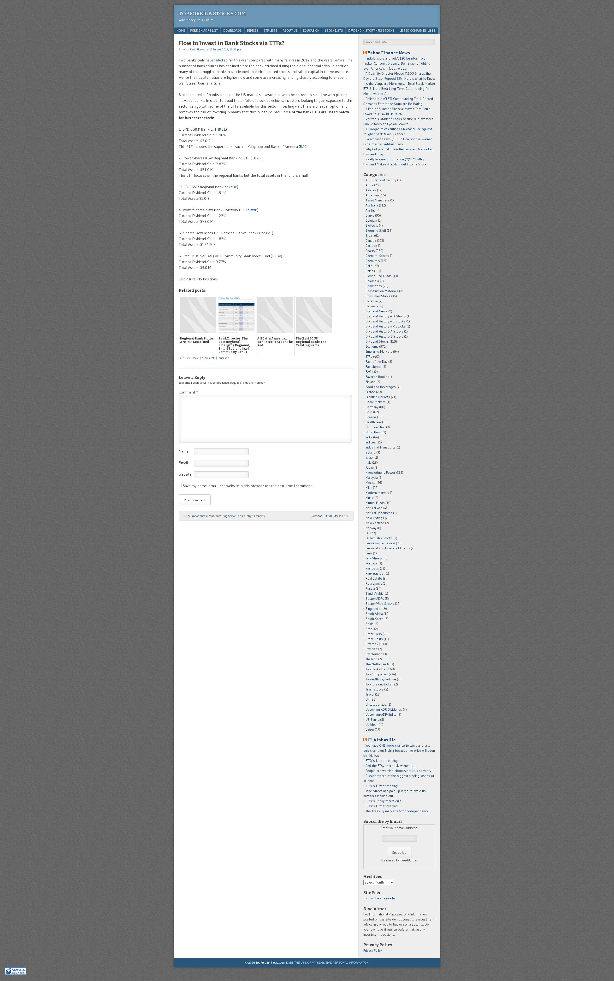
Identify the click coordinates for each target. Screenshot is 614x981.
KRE (233, 186)
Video (370, 729)
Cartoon (371, 245)
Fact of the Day (376, 361)
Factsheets (374, 366)
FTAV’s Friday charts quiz (383, 801)
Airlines (371, 190)
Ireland (370, 452)
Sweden (371, 649)
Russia (370, 588)
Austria (371, 210)
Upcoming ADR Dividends (384, 709)
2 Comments (208, 358)
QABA (276, 256)
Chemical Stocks (377, 256)
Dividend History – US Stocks (371, 30)
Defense (372, 301)
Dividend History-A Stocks (384, 331)
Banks (195, 358)
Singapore (373, 608)
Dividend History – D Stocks (386, 316)
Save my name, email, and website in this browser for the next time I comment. (248, 485)
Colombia (372, 281)
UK (368, 699)
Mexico (371, 482)
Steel (369, 629)
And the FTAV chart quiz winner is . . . (392, 765)
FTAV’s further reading (382, 760)
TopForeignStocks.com (212, 13)
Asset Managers (377, 200)
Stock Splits (374, 639)
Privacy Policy (372, 950)
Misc (369, 487)
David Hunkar (197, 49)
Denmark (372, 306)
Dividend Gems (376, 311)
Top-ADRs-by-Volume (381, 679)
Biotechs (372, 225)
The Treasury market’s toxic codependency (397, 811)
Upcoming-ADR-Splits (381, 714)
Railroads (372, 568)
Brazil (369, 235)
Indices (252, 30)
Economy (372, 346)
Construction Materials (382, 291)
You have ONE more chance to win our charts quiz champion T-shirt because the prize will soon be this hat (399, 750)
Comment (188, 392)
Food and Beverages (381, 387)
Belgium (371, 220)
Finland (371, 382)
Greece (371, 417)
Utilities (371, 724)
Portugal (372, 563)
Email (183, 462)
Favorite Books (376, 377)
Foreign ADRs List (204, 30)
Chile (369, 266)
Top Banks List (376, 669)
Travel (370, 694)
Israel (369, 457)
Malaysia (372, 477)
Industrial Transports (381, 447)
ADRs (369, 185)
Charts (370, 250)
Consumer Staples (379, 296)
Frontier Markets (378, 397)
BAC (303, 146)
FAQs (369, 371)
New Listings (375, 518)
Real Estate (374, 578)
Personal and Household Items (388, 548)
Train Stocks (374, 689)
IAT (269, 232)
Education (311, 30)
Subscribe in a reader (380, 898)
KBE (222, 129)
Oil (367, 533)
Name (184, 451)
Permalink (223, 358)
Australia (372, 205)
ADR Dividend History (381, 180)
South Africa (374, 614)
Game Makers (376, 402)
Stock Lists (334, 30)
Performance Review (380, 543)
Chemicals (373, 261)
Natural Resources (379, 513)
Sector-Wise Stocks (380, 603)
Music (370, 498)
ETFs (369, 356)
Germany (372, 407)
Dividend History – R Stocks (386, 326)
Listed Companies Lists (417, 30)
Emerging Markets (379, 351)
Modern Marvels (377, 492)
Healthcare (373, 422)
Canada (371, 240)
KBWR (257, 158)
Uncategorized (376, 704)
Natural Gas (374, 508)
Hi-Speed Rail (375, 427)
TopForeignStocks (379, 684)
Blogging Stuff (376, 230)
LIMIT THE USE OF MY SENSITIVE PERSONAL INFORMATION (327, 962)
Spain (369, 624)
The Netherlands (378, 664)
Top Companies (377, 674)
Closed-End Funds (379, 276)
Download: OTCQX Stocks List (330, 516)
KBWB (252, 209)
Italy (368, 462)
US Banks (372, 719)
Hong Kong (374, 432)
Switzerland (374, 654)
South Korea (375, 619)
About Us (290, 30)
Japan (370, 467)
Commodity (374, 286)
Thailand (371, 659)
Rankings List (375, 573)
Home (181, 30)
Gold (369, 412)
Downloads (232, 30)
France (370, 392)
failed (218, 60)
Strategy (372, 644)
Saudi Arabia (375, 593)
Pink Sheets (374, 558)
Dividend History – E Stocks (385, 321)
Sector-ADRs (375, 598)
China (369, 271)
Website (185, 474)
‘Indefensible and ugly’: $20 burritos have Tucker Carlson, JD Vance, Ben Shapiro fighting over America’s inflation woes (396, 63)
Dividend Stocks (377, 341)
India (369, 437)
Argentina (372, 195)
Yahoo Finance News (388, 52)
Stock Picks (374, 634)
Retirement (374, 583)
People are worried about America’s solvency (398, 771)
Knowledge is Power (380, 472)
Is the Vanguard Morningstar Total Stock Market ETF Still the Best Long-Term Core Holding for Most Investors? (399, 88)
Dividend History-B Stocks (384, 336)
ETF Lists (270, 30)
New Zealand (375, 523)
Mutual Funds (375, 503)
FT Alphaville (381, 740)
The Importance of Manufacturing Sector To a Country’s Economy (224, 516)
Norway (371, 528)
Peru (369, 553)
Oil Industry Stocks (379, 538)
